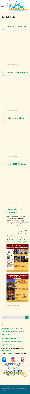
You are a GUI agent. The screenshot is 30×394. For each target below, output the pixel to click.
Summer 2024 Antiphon (17, 72)
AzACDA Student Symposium (14, 210)
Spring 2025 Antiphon (16, 26)
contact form (11, 353)
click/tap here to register (18, 242)
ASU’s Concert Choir (17, 236)
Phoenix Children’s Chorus (17, 238)
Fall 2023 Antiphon (15, 118)
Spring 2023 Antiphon (16, 164)
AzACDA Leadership (8, 331)
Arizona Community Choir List (12, 341)
